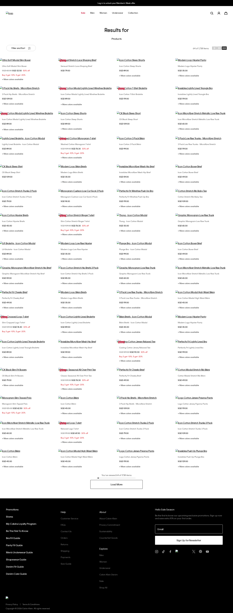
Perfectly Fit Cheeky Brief (13, 298)
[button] (83, 13)
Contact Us (66, 531)
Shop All (103, 587)
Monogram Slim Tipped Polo (14, 403)
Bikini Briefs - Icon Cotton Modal (133, 322)
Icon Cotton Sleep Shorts (130, 66)
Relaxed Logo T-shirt (70, 428)
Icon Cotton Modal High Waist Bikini (194, 298)
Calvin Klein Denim (108, 574)
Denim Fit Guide (15, 566)
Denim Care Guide (16, 573)
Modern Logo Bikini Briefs (72, 172)
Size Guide (66, 563)
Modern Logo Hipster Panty (190, 66)
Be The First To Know (17, 531)
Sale (101, 581)
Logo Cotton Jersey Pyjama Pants (193, 403)
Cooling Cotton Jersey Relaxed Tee (134, 347)
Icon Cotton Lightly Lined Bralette (75, 322)
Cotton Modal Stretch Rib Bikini (191, 375)
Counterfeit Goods (108, 537)
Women (103, 561)
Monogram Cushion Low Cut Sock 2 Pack (79, 196)
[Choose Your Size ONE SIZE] (87, 191)
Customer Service (69, 518)
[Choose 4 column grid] (224, 48)
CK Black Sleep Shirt (11, 172)
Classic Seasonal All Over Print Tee (76, 375)
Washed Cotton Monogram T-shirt (76, 144)
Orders (64, 537)
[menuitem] (220, 13)
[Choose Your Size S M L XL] (146, 166)
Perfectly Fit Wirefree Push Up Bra (134, 196)
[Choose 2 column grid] (214, 48)
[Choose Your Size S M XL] (87, 267)
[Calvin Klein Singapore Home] (9, 14)
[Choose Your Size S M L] (87, 316)
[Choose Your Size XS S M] (87, 166)
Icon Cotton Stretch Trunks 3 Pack (192, 428)
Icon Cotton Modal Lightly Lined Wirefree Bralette (83, 94)
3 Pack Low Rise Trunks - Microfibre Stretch (197, 144)
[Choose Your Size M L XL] (146, 113)
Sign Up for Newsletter (189, 540)
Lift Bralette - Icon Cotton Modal (16, 249)
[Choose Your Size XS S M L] (146, 60)
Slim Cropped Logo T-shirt (13, 322)
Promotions (12, 509)
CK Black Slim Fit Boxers (12, 375)
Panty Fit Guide (14, 545)
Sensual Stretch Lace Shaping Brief (76, 66)
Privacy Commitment (109, 524)
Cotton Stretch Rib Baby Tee (190, 196)
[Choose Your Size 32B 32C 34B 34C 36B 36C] (146, 191)
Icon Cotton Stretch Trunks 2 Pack (17, 196)
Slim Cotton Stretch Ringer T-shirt (75, 221)
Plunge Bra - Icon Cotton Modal (133, 249)
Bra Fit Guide (13, 538)
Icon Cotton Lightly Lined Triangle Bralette (20, 347)
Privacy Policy (12, 604)
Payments (65, 557)
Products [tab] (117, 38)
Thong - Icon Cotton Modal (131, 221)
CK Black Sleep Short (128, 119)
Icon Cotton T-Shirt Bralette (131, 94)
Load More (117, 484)
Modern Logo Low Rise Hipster (74, 249)
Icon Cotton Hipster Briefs (13, 221)
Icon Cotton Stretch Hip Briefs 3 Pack (77, 273)
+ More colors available (12, 79)
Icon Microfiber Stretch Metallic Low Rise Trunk (198, 119)
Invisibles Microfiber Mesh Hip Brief (135, 172)
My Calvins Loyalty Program (21, 523)
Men (101, 555)
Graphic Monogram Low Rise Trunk (193, 221)
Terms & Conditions (31, 604)
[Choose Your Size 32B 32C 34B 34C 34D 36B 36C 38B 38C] (146, 243)
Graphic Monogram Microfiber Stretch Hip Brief (23, 273)
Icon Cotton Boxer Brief (188, 172)
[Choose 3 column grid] (219, 48)
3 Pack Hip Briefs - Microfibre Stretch (18, 94)
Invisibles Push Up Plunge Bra (191, 457)
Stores (9, 516)
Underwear (104, 568)
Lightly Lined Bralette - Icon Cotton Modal (20, 144)
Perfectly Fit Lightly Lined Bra (190, 347)
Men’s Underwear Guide (19, 552)
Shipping (65, 550)
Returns (64, 544)
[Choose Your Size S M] (146, 138)
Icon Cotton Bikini (68, 403)
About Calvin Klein (108, 518)
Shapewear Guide (16, 559)
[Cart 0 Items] (225, 13)
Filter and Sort (19, 48)
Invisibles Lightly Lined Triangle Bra (193, 94)
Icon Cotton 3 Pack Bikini (130, 144)
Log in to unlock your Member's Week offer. (116, 3)
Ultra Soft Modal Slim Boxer (14, 66)
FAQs (63, 524)
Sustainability (105, 531)
